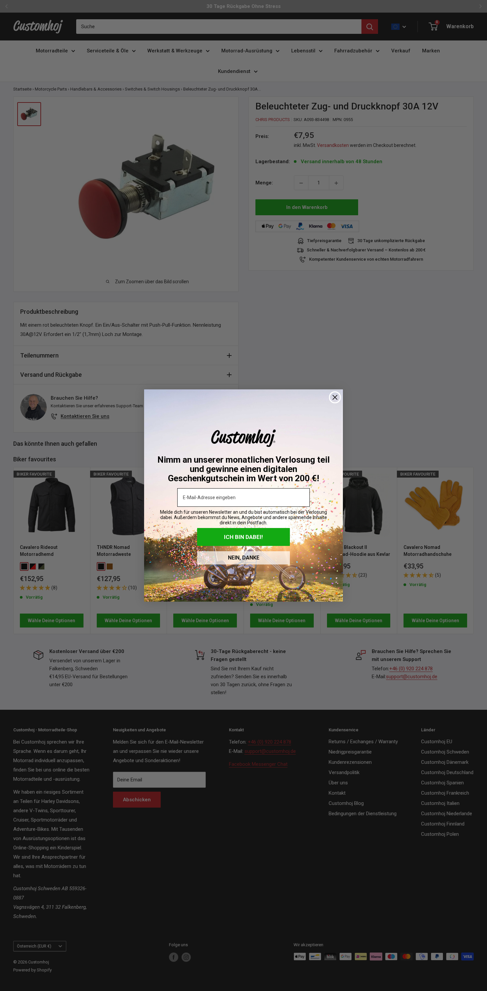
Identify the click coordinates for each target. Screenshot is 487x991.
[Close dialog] (335, 397)
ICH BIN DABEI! (243, 537)
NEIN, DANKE (243, 558)
